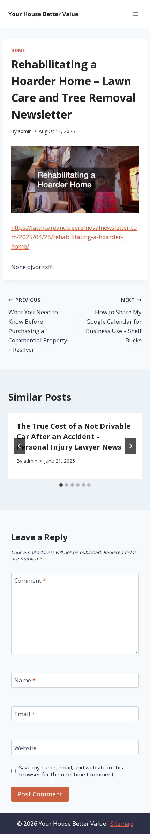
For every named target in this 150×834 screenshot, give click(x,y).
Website (25, 748)
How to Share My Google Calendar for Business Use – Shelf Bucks (114, 320)
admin (25, 131)
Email (24, 714)
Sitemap (121, 823)
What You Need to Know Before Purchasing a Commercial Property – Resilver (37, 325)
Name (25, 680)
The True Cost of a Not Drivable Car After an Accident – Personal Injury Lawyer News (73, 436)
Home (18, 50)
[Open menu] (135, 13)
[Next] (130, 446)
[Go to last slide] (19, 446)
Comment (30, 580)
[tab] (61, 485)
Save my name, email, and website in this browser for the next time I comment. (71, 771)
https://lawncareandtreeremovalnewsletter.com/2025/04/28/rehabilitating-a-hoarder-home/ (74, 237)
